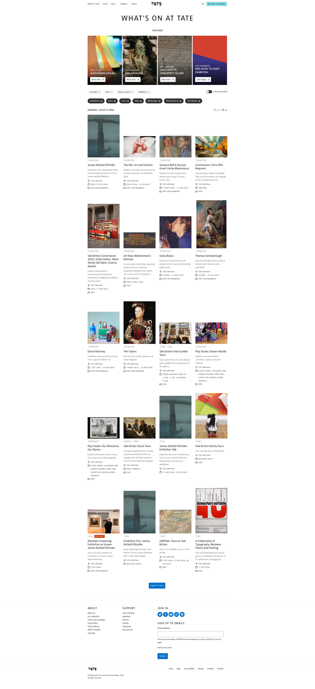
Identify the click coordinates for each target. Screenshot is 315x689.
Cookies (210, 668)
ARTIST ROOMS (94, 630)
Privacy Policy (201, 639)
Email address (164, 628)
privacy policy (167, 647)
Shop (134, 4)
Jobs (179, 668)
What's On (93, 4)
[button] (202, 3)
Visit (105, 4)
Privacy (201, 668)
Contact (220, 668)
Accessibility (189, 668)
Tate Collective (128, 613)
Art (113, 4)
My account (127, 630)
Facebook (165, 614)
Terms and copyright (96, 620)
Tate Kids (91, 633)
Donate (126, 623)
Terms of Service (215, 639)
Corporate (127, 626)
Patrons (126, 620)
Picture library (93, 626)
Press (171, 668)
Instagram (176, 614)
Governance (93, 623)
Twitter (160, 614)
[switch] (209, 91)
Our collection (93, 616)
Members (127, 616)
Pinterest (182, 614)
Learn (123, 4)
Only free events (220, 92)
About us (91, 613)
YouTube (171, 614)
